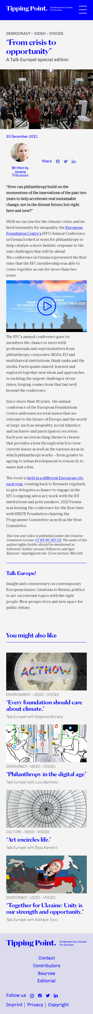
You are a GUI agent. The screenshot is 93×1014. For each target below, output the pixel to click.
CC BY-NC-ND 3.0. (48, 540)
